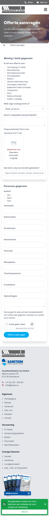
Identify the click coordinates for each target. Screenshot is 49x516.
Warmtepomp (13, 70)
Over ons (8, 410)
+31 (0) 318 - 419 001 (14, 382)
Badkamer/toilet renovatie (19, 87)
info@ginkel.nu (12, 385)
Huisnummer (10, 239)
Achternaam (10, 217)
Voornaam (9, 205)
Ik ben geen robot (17, 324)
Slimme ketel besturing (17, 81)
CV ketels (8, 429)
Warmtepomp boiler (16, 73)
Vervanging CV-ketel (16, 67)
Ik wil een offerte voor (14, 63)
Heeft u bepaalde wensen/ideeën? (20, 115)
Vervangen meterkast (17, 84)
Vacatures (8, 406)
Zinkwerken (12, 90)
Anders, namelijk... (15, 99)
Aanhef (7, 191)
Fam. (9, 200)
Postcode (8, 250)
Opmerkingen (10, 296)
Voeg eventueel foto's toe (16, 129)
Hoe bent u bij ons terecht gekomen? (21, 168)
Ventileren (9, 460)
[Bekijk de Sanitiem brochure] (24, 485)
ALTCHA (30, 328)
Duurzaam (9, 441)
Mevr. (9, 198)
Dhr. (9, 195)
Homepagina (10, 398)
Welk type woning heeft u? (17, 103)
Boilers (7, 437)
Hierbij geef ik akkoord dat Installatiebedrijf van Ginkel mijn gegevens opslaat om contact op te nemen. (24, 315)
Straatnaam (9, 228)
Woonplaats (9, 262)
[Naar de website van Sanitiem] (24, 362)
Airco (9, 93)
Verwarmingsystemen (14, 433)
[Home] (4, 45)
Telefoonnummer (12, 273)
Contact (7, 418)
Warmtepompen (11, 445)
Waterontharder (14, 96)
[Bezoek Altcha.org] (32, 324)
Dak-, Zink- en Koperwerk (15, 468)
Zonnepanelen (13, 76)
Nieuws (7, 402)
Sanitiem (8, 414)
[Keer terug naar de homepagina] (13, 9)
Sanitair (7, 456)
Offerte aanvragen (16, 334)
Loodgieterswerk (12, 464)
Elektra (10, 78)
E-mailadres (9, 284)
